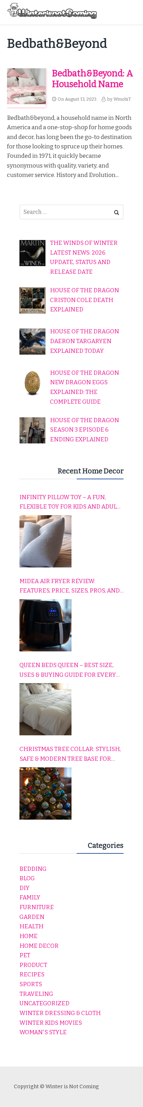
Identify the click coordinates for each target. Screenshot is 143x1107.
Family (29, 897)
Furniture (36, 907)
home (28, 936)
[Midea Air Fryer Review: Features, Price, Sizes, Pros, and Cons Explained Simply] (45, 625)
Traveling (36, 994)
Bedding (33, 869)
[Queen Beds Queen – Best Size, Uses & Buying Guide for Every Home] (45, 709)
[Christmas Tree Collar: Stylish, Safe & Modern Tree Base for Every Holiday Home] (45, 793)
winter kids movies (50, 1023)
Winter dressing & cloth (60, 1013)
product (33, 965)
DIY (24, 888)
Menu (129, 12)
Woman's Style (43, 1032)
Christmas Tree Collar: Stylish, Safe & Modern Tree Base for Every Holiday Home (70, 754)
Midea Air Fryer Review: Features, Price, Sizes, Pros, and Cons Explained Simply (69, 587)
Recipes (31, 974)
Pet (24, 955)
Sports (30, 984)
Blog (27, 878)
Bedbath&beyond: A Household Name (92, 79)
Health (31, 926)
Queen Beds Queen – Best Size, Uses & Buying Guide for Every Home (67, 670)
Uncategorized (44, 1003)
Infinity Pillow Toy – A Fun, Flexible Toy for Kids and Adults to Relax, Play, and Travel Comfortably (71, 503)
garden (31, 917)
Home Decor (39, 946)
